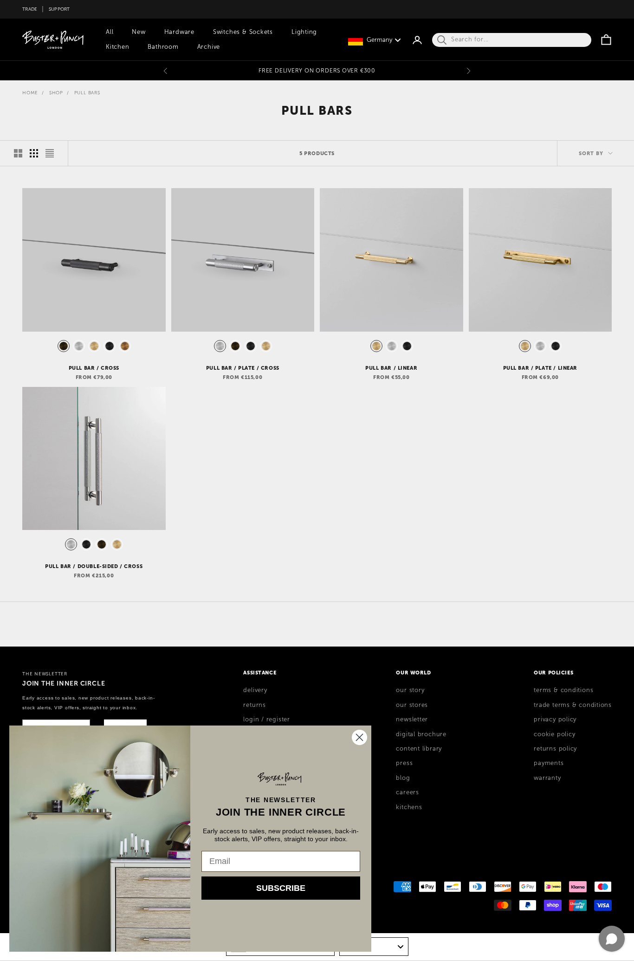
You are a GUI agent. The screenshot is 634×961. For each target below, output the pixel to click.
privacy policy (555, 719)
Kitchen (117, 47)
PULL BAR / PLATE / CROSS (242, 368)
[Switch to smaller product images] (34, 153)
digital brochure (421, 734)
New (138, 32)
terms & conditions (563, 690)
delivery (255, 690)
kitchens (409, 807)
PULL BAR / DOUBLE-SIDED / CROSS (93, 566)
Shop (56, 92)
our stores (412, 705)
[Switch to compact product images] (49, 153)
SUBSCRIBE (280, 888)
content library (419, 748)
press (404, 763)
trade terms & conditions (573, 705)
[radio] (63, 346)
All (109, 32)
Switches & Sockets (243, 32)
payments (548, 763)
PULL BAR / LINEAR (391, 368)
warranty (547, 778)
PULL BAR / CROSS (94, 368)
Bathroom (163, 47)
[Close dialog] (359, 737)
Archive (208, 47)
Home (30, 92)
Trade (29, 9)
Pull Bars (87, 92)
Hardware (179, 32)
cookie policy (554, 734)
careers (407, 792)
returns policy (555, 748)
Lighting (304, 32)
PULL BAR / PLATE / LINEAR (540, 368)
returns (254, 705)
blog (403, 778)
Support (59, 9)
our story (410, 690)
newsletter (412, 719)
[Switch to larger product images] (18, 153)
